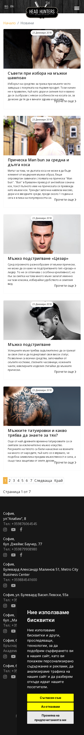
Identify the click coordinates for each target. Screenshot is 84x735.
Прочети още (64, 101)
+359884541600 (24, 579)
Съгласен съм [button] (50, 698)
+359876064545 (24, 523)
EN (12, 6)
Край (58, 480)
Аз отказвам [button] (50, 706)
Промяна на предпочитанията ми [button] (50, 717)
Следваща (43, 480)
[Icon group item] (5, 529)
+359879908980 (24, 549)
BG (6, 6)
